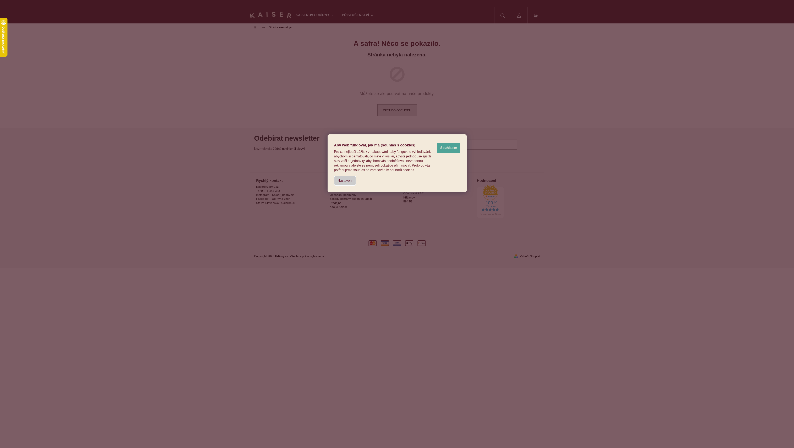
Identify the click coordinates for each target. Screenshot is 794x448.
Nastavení (345, 180)
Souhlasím (448, 148)
